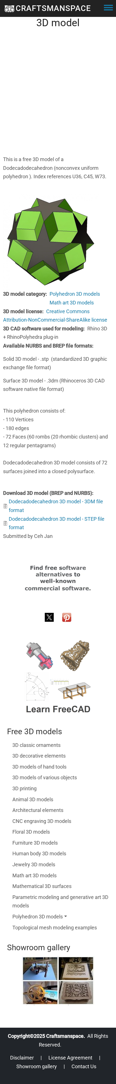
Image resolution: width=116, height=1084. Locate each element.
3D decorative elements (39, 756)
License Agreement (70, 1058)
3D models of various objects (44, 777)
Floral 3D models (31, 832)
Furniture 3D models (35, 843)
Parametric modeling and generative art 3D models (60, 901)
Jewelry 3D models (33, 864)
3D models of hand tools (39, 767)
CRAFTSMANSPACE (53, 8)
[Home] (9, 8)
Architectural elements (37, 810)
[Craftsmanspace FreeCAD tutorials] (58, 677)
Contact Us (84, 1066)
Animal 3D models (32, 799)
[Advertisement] (58, 97)
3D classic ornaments (36, 745)
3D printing (24, 788)
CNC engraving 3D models (41, 821)
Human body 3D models (39, 853)
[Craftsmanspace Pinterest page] (66, 616)
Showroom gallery (36, 1066)
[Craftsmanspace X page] (49, 616)
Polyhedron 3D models (75, 294)
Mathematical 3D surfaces (42, 886)
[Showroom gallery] (58, 980)
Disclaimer (22, 1058)
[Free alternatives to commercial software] (58, 578)
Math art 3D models (72, 303)
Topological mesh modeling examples (54, 928)
